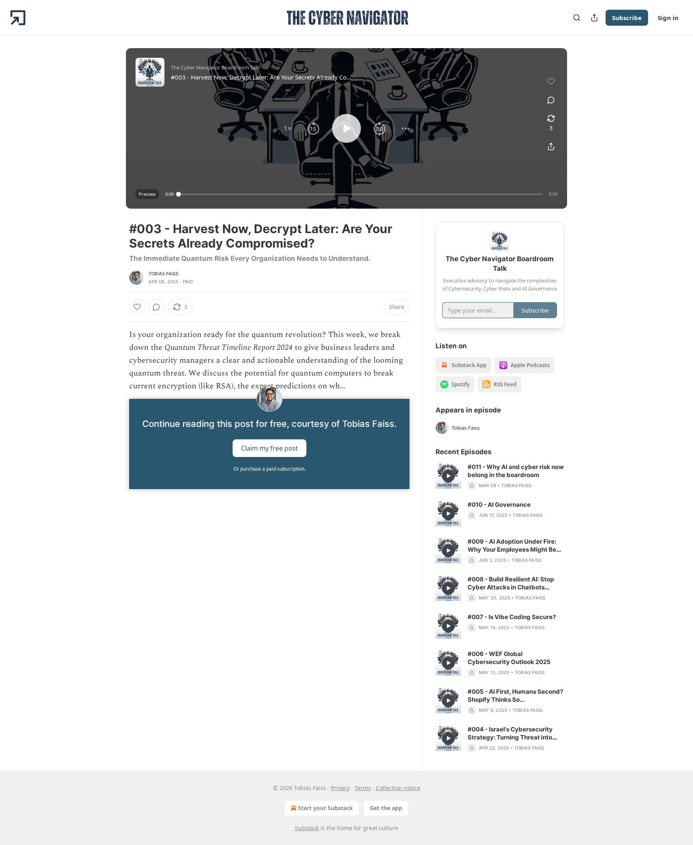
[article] (499, 476)
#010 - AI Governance (499, 504)
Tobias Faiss (163, 273)
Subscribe (627, 18)
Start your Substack (325, 808)
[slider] (360, 194)
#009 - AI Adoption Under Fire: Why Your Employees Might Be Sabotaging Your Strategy (512, 546)
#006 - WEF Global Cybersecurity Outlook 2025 (509, 658)
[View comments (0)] (551, 99)
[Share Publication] (594, 18)
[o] (448, 475)
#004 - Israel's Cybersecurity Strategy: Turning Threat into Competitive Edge (510, 733)
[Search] (577, 18)
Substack (307, 828)
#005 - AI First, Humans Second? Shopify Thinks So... (515, 695)
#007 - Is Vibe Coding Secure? (512, 617)
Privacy (340, 788)
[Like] (137, 307)
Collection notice (398, 788)
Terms (363, 788)
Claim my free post (269, 448)
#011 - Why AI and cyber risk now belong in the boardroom (516, 471)
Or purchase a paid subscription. (269, 468)
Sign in (668, 18)
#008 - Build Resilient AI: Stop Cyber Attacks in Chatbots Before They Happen (511, 583)
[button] (288, 128)
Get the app (386, 808)
